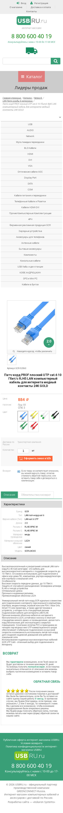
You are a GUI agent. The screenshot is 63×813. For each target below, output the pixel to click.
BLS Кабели (30, 148)
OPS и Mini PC (30, 278)
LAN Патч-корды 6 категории (18, 100)
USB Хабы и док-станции (30, 266)
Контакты (31, 11)
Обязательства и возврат (36, 494)
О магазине (16, 7)
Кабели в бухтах (30, 284)
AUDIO (30, 130)
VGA (30, 166)
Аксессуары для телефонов (30, 237)
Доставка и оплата (41, 7)
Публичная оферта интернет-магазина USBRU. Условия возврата (31, 741)
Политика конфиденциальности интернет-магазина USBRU (31, 748)
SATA (30, 183)
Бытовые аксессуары (30, 249)
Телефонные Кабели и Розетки (30, 201)
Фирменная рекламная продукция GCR (30, 225)
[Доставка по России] (31, 50)
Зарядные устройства (30, 231)
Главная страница (12, 97)
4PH (30, 219)
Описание (9, 494)
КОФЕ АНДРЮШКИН (30, 272)
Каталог (34, 76)
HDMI (30, 154)
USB (30, 124)
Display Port (30, 177)
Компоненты (30, 254)
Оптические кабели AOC (30, 171)
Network (38, 97)
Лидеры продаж (31, 87)
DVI (30, 160)
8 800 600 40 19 (31, 36)
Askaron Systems (44, 802)
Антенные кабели (30, 243)
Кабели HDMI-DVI (30, 207)
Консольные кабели (30, 260)
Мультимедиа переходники (30, 142)
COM (30, 189)
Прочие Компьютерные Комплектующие (30, 213)
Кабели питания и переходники (30, 195)
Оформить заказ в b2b (37, 458)
